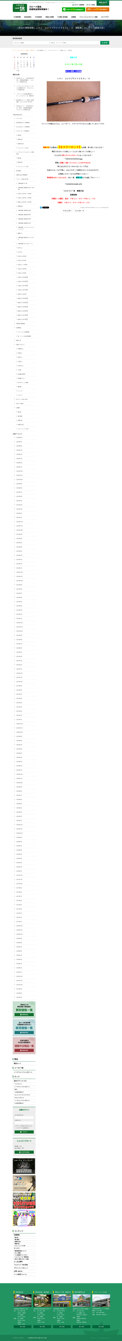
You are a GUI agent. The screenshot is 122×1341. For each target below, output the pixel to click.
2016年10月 (19, 934)
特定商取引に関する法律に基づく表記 (37, 1337)
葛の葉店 (18, 170)
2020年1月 (19, 770)
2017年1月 (19, 921)
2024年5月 (19, 551)
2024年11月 (19, 526)
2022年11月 (19, 627)
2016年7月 (19, 947)
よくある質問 (18, 1261)
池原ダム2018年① (23, 311)
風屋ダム (20, 233)
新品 (16, 1059)
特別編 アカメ (21, 378)
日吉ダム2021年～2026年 (24, 193)
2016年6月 (19, 951)
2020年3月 (19, 761)
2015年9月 (19, 989)
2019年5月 (19, 803)
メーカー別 (18, 1068)
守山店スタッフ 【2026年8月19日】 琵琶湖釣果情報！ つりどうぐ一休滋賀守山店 (25, 80)
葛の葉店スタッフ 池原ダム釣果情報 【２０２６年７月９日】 (25, 101)
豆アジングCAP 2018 (22, 399)
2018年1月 (19, 871)
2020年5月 (19, 753)
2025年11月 (19, 475)
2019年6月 (19, 799)
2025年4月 (19, 505)
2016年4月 (19, 959)
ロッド (17, 1076)
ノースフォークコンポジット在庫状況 (25, 153)
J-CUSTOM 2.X (19, 1092)
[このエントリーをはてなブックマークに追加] (41, 208)
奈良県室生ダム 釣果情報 (22, 122)
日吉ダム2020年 (22, 256)
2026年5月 (19, 450)
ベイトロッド (18, 1084)
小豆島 (19, 370)
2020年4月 (19, 757)
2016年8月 (19, 942)
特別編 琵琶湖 (21, 374)
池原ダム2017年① (23, 319)
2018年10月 (19, 833)
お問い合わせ (18, 1271)
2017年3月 (19, 913)
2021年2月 (19, 715)
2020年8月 (19, 740)
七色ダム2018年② (23, 277)
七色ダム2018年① (23, 281)
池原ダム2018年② (23, 306)
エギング (20, 395)
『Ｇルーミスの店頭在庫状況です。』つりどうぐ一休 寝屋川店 (25, 94)
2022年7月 (19, 643)
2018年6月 (19, 850)
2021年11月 (19, 677)
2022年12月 (19, 622)
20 (27, 64)
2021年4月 (19, 707)
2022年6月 (19, 648)
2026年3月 (19, 458)
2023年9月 (19, 585)
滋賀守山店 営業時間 (21, 175)
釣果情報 (18, 327)
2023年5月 (19, 601)
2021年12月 (19, 673)
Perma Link (105, 207)
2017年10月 (19, 883)
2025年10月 (19, 479)
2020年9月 (19, 736)
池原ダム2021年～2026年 (24, 202)
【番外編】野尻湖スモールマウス (26, 238)
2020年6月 (19, 749)
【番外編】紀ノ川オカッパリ (25, 243)
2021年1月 (19, 719)
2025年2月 (19, 513)
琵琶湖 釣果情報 (20, 323)
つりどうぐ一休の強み (21, 1265)
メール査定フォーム (20, 1274)
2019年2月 (19, 816)
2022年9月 (19, 635)
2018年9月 (19, 837)
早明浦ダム (21, 348)
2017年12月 (19, 875)
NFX (16, 1089)
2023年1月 (19, 618)
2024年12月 (19, 521)
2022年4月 (19, 656)
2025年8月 (19, 488)
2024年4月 (19, 555)
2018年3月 (19, 862)
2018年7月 (19, 846)
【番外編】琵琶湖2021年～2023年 (26, 188)
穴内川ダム (21, 365)
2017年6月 (19, 900)
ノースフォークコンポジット (23, 1072)
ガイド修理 (18, 1253)
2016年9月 (19, 938)
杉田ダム (20, 357)
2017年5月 (19, 904)
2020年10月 (19, 732)
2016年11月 (19, 930)
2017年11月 (19, 879)
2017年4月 (19, 909)
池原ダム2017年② (23, 315)
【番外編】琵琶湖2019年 (24, 214)
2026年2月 (19, 462)
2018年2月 (19, 867)
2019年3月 (19, 812)
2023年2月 (19, 614)
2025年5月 (19, 500)
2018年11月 (19, 829)
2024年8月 (19, 538)
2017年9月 (19, 888)
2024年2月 (19, 563)
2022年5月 (19, 652)
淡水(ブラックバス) (20, 1081)
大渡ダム (20, 361)
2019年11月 (19, 778)
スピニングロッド (19, 1097)
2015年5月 (19, 997)
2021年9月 (19, 686)
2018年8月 (19, 841)
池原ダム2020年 (22, 294)
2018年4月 (19, 858)
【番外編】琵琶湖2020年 (24, 210)
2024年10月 (19, 530)
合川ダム (20, 247)
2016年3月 (19, 963)
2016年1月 (19, 972)
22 (34, 64)
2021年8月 (19, 690)
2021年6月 (19, 698)
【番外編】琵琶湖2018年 (24, 219)
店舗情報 (17, 1235)
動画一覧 (18, 340)
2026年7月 (19, 441)
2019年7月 (19, 795)
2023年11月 (19, 576)
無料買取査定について (20, 1251)
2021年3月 (19, 711)
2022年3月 (19, 660)
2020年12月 (19, 723)
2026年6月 (19, 446)
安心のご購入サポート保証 (22, 1259)
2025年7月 (19, 492)
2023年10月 (19, 580)
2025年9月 (19, 483)
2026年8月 (19, 437)
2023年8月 (19, 589)
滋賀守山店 (21, 143)
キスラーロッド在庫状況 (22, 131)
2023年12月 (19, 572)
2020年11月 (19, 728)
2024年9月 (19, 534)
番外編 (19, 386)
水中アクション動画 (23, 382)
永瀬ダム (20, 353)
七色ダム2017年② (23, 285)
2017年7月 (19, 896)
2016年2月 (19, 968)
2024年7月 (19, 542)
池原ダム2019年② (23, 298)
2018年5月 (19, 854)
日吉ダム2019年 (22, 260)
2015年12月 (19, 976)
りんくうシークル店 (23, 148)
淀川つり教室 (19, 403)
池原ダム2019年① (23, 302)
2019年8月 (19, 791)
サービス (17, 1248)
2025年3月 (19, 509)
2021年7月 (19, 694)
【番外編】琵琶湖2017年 (24, 223)
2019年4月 (19, 808)
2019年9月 (19, 787)
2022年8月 (19, 639)
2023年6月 (19, 597)
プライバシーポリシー (21, 1268)
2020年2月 (19, 765)
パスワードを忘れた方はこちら (23, 1126)
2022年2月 (19, 664)
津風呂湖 (20, 206)
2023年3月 (19, 610)
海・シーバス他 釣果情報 (24, 336)
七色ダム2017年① (23, 290)
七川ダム (20, 252)
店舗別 (18, 407)
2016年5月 (19, 955)
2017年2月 (19, 917)
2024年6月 (19, 547)
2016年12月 (19, 925)
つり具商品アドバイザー (21, 1255)
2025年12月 (19, 471)
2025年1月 (19, 517)
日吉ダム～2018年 (22, 264)
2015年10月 (19, 984)
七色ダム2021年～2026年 (24, 197)
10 (17, 63)
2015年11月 (19, 980)
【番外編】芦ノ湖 (22, 183)
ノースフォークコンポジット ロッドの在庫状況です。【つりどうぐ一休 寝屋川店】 (25, 87)
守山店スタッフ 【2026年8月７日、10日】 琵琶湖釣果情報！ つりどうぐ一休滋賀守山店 (25, 107)
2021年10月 (19, 681)
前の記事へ (68, 211)
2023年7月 (19, 593)
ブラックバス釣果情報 (23, 332)
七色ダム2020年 (22, 269)
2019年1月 (19, 820)
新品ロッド (17, 1063)
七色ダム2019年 (22, 273)
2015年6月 (19, 993)
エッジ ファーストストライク (22, 1095)
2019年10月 (19, 782)
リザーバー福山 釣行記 (22, 179)
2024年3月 (19, 559)
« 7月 (17, 70)
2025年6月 (19, 496)
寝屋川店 (20, 139)
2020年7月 (19, 744)
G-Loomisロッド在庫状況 (23, 126)
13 (27, 63)
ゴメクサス (19, 118)
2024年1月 (19, 568)
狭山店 (19, 135)
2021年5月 (19, 702)
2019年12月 (19, 774)
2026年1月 (19, 467)
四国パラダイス (20, 344)
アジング (20, 391)
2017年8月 (19, 892)
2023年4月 (19, 606)
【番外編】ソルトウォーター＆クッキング (26, 228)
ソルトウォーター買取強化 (22, 1257)
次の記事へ (79, 211)
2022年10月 (19, 631)
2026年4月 (19, 454)
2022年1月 (19, 669)
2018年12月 (19, 824)
